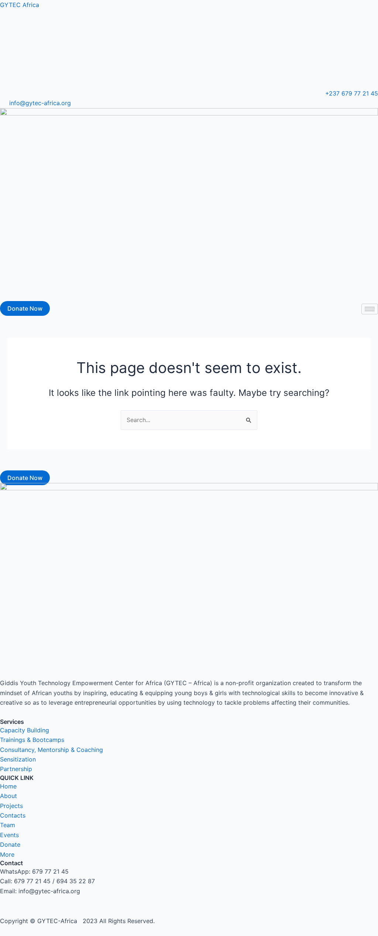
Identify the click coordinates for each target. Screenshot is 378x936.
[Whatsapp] (189, 76)
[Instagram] (189, 25)
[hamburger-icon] (369, 309)
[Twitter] (189, 59)
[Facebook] (189, 42)
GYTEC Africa (19, 4)
